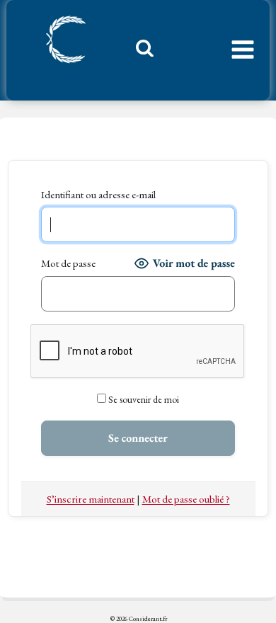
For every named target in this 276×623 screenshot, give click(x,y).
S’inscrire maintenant (90, 498)
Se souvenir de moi (142, 399)
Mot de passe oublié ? (186, 498)
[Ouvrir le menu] (242, 50)
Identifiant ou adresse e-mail (98, 194)
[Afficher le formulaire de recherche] (139, 51)
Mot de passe (68, 263)
